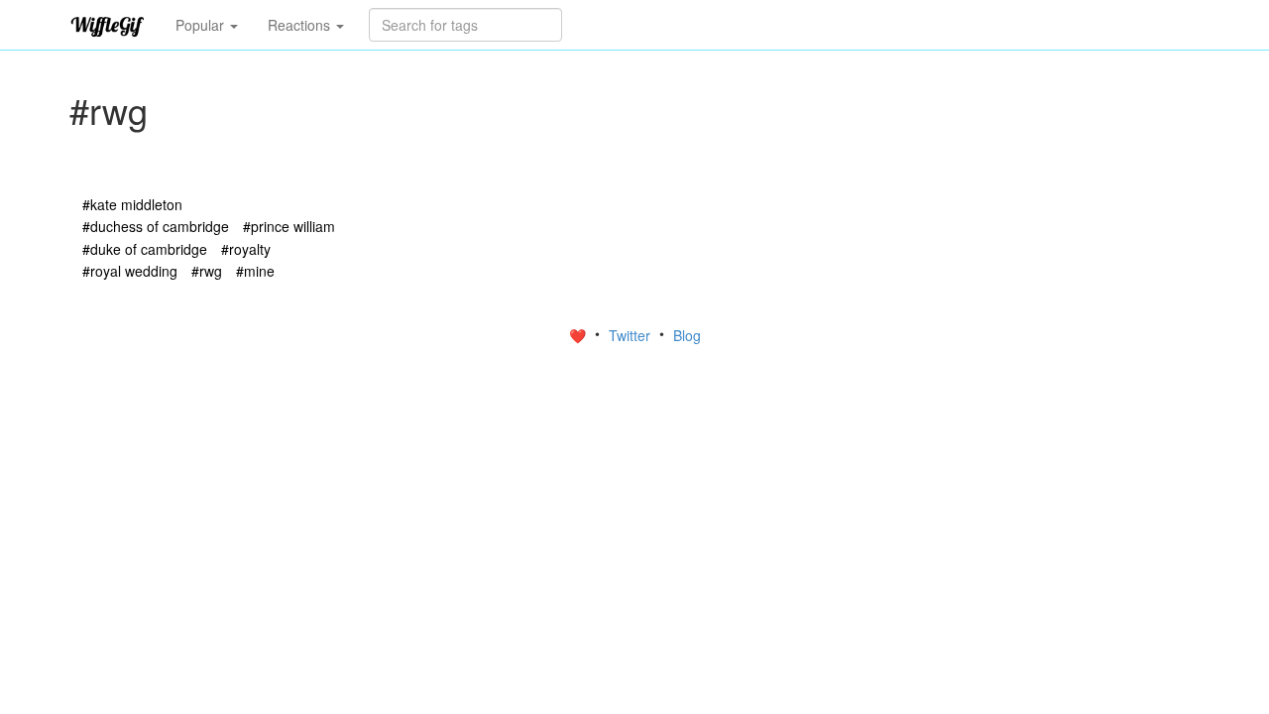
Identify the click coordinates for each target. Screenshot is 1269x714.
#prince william (289, 226)
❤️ (579, 335)
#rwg (206, 271)
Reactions (301, 25)
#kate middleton (132, 204)
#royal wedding (129, 271)
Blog (687, 335)
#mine (255, 271)
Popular (201, 25)
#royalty (246, 249)
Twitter (631, 335)
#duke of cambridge (144, 249)
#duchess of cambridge (155, 226)
